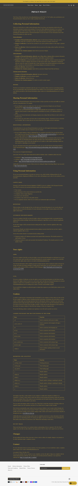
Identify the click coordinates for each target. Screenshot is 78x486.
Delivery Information (17, 466)
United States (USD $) (14, 479)
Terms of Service (31, 468)
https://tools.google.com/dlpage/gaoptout (38, 136)
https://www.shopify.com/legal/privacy (32, 108)
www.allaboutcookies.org (28, 413)
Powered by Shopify (66, 482)
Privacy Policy (27, 466)
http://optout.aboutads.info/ (21, 166)
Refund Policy (22, 468)
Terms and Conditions (13, 468)
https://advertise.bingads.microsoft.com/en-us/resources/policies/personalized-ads (37, 161)
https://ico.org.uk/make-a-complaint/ (28, 457)
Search (9, 466)
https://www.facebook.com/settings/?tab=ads (32, 158)
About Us (10, 470)
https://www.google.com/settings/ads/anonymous (32, 160)
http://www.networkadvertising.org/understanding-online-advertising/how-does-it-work (38, 148)
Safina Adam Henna (58, 482)
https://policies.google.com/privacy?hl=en (47, 134)
